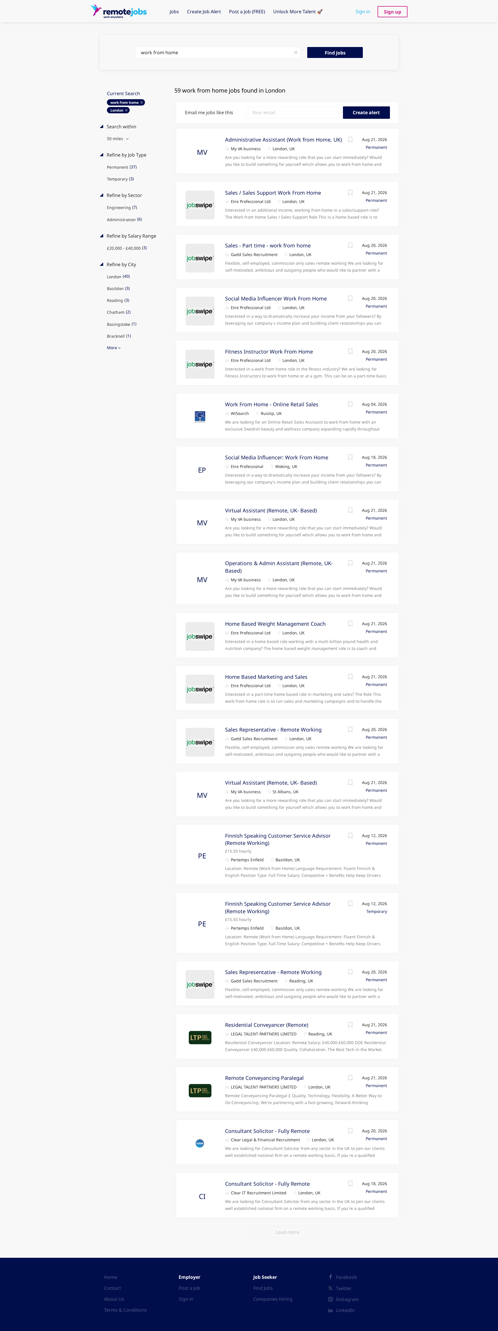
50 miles (115, 138)
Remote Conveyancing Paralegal (264, 1077)
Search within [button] (120, 126)
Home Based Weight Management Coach (275, 623)
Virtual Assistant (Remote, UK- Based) (271, 510)
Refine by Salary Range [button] (130, 236)
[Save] (350, 140)
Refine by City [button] (120, 264)
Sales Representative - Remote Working (273, 729)
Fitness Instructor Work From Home (269, 351)
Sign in (363, 11)
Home (110, 1277)
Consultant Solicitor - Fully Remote (267, 1130)
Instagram (347, 1299)
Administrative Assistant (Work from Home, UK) (283, 139)
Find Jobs (335, 53)
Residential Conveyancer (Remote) (266, 1024)
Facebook (346, 1277)
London (116, 110)
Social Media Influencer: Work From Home (276, 457)
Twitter (344, 1288)
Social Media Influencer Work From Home (276, 298)
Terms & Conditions (125, 1310)
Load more (287, 1232)
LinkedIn (345, 1310)
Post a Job (189, 1288)
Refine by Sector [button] (123, 195)
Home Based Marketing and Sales (266, 676)
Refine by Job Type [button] (125, 155)
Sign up (392, 12)
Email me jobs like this (209, 112)
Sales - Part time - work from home (268, 245)
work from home (124, 102)
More (112, 347)
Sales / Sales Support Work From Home (273, 192)
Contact (112, 1288)
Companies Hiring (273, 1299)
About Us (114, 1299)
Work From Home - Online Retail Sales (271, 404)
